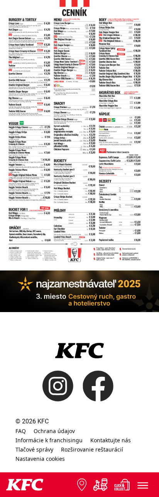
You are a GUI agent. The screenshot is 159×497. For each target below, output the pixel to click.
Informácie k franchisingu (49, 440)
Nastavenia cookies (40, 458)
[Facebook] (93, 386)
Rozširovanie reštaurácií (92, 449)
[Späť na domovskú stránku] (24, 485)
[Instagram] (57, 386)
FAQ (20, 431)
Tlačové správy (34, 449)
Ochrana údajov (54, 431)
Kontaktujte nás (110, 440)
